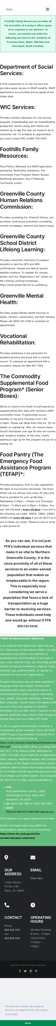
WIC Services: (18, 107)
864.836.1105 (12, 938)
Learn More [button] (11, 1014)
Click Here (36, 878)
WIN (37, 264)
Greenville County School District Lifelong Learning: (22, 243)
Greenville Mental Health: (21, 298)
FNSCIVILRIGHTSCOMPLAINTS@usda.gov (30, 811)
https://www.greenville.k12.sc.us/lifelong (23, 284)
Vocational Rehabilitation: (18, 339)
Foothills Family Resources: (19, 152)
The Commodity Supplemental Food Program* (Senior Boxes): (24, 386)
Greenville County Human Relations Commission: (22, 200)
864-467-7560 (34, 365)
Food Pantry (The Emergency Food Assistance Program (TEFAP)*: (25, 464)
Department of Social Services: (26, 70)
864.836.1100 (12, 929)
